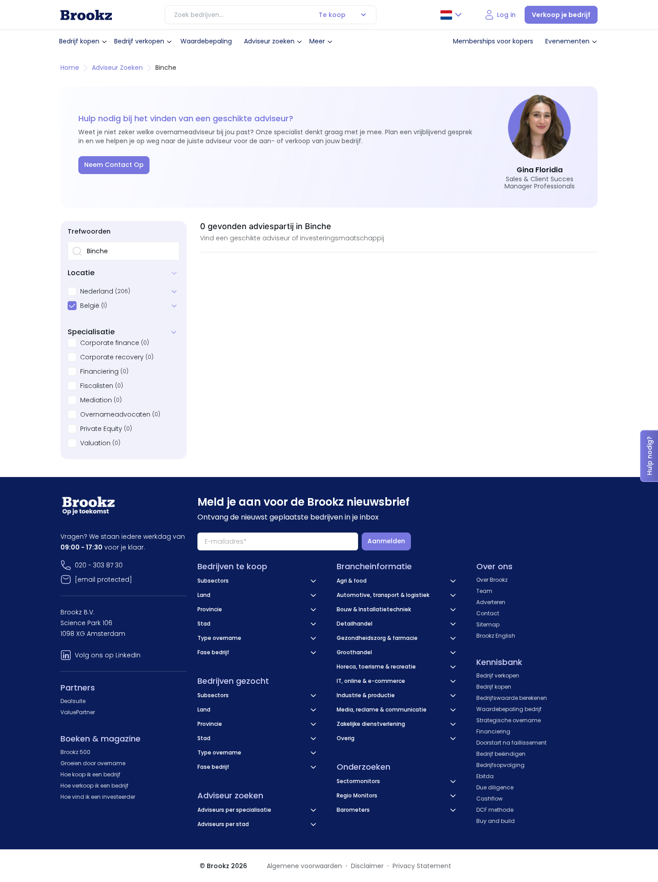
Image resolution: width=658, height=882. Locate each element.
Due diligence (494, 787)
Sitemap (488, 624)
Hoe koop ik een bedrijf (90, 774)
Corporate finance (109, 342)
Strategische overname (508, 720)
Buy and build (495, 821)
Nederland (96, 291)
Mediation (96, 400)
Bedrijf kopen (79, 41)
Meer (317, 41)
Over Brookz (492, 580)
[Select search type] (363, 15)
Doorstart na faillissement (511, 742)
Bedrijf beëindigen (501, 754)
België (89, 305)
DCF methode (494, 810)
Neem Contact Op (114, 164)
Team (484, 591)
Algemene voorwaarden (304, 865)
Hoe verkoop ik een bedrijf (94, 785)
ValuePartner (77, 712)
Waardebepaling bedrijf (509, 709)
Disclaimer (367, 865)
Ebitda (485, 776)
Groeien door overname (92, 763)
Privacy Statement (422, 865)
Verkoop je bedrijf (561, 14)
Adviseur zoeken (269, 41)
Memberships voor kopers (493, 41)
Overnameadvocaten (115, 414)
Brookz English (495, 635)
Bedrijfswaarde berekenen (511, 698)
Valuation (95, 443)
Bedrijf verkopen (139, 41)
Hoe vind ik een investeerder (97, 797)
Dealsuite (72, 701)
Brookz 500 (75, 752)
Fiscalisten (96, 385)
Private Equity (101, 428)
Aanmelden (386, 541)
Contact (487, 613)
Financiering (99, 371)
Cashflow (489, 798)
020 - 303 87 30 (99, 565)
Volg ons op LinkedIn (108, 655)
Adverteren (490, 602)
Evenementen (567, 41)
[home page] (86, 15)
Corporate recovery (112, 357)
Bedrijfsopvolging (500, 765)
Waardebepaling (206, 41)
